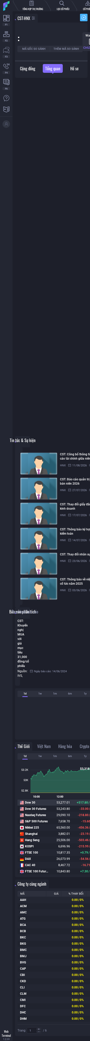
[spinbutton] (34, 1030)
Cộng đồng (27, 69)
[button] (38, 1029)
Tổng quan (52, 69)
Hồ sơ (74, 69)
